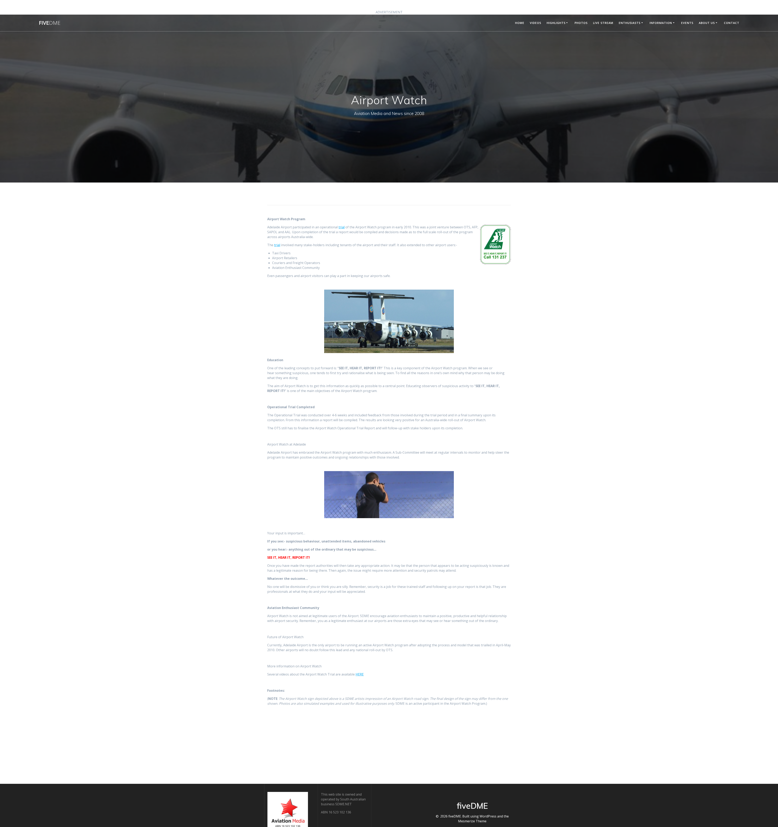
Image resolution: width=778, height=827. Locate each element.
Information (661, 23)
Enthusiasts (629, 23)
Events (687, 23)
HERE (360, 674)
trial (342, 227)
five (49, 23)
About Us (707, 23)
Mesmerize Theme (472, 821)
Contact (731, 23)
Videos (535, 23)
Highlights (556, 23)
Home (519, 23)
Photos (581, 23)
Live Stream (603, 23)
